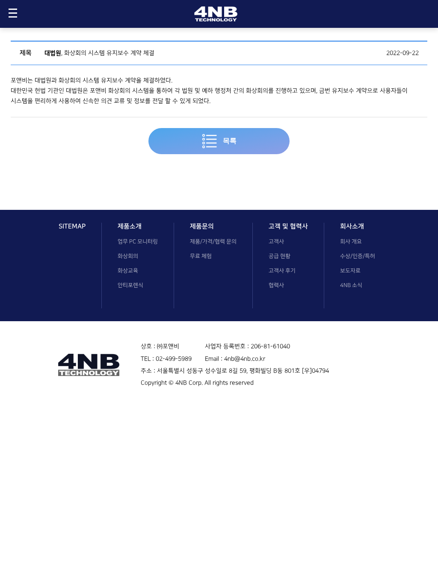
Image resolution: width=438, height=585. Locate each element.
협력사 (276, 285)
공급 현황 (279, 256)
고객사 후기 (282, 271)
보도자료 (350, 271)
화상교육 (128, 271)
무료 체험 (201, 256)
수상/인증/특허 (357, 256)
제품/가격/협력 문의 (213, 242)
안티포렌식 (130, 285)
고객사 (276, 242)
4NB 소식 (351, 285)
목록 (229, 140)
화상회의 (128, 256)
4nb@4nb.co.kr (244, 358)
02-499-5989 (174, 358)
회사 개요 (351, 242)
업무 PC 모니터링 (138, 242)
